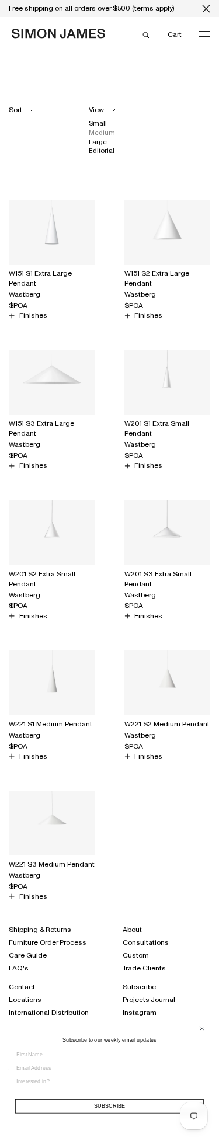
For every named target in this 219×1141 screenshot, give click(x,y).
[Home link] (58, 36)
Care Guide (28, 955)
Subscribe (139, 987)
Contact (22, 987)
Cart (174, 34)
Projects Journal (149, 1000)
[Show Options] (201, 1084)
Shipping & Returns (40, 930)
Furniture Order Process (47, 942)
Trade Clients (144, 968)
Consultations (146, 942)
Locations (25, 1000)
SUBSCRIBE (110, 1106)
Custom (136, 955)
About (132, 930)
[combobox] (106, 1080)
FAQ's (19, 968)
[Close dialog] (201, 1028)
